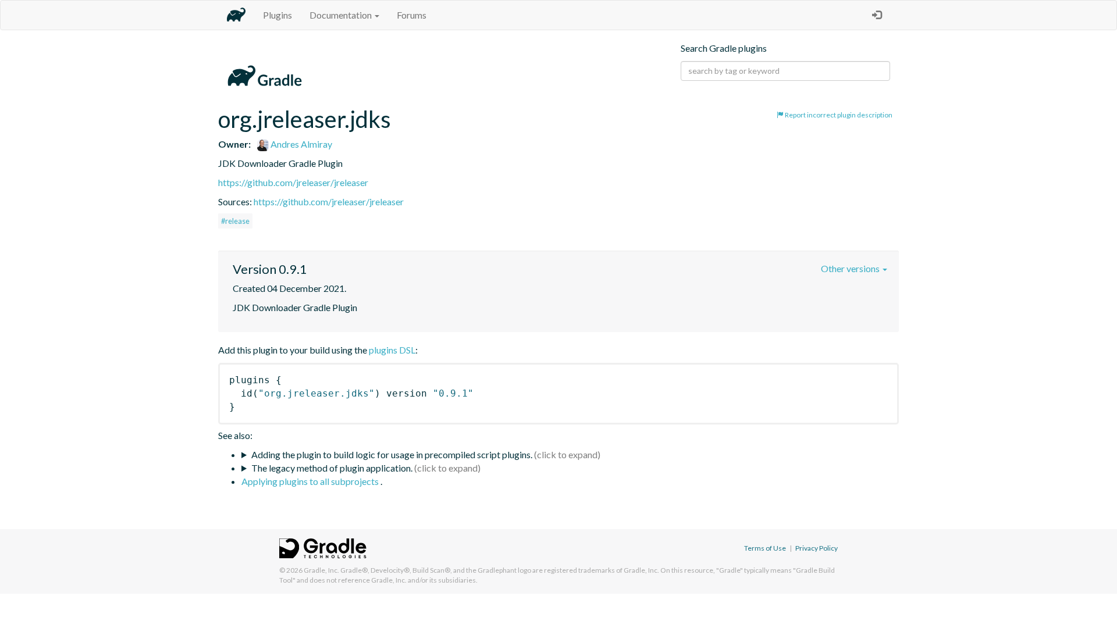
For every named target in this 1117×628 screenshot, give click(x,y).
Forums (411, 14)
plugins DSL (392, 349)
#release (235, 221)
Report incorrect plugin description (838, 114)
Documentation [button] (341, 14)
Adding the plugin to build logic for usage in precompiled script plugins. (391, 454)
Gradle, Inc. (321, 570)
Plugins (277, 14)
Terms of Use (765, 548)
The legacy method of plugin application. (331, 467)
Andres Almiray (300, 143)
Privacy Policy (816, 548)
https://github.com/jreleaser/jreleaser (293, 182)
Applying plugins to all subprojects (310, 481)
